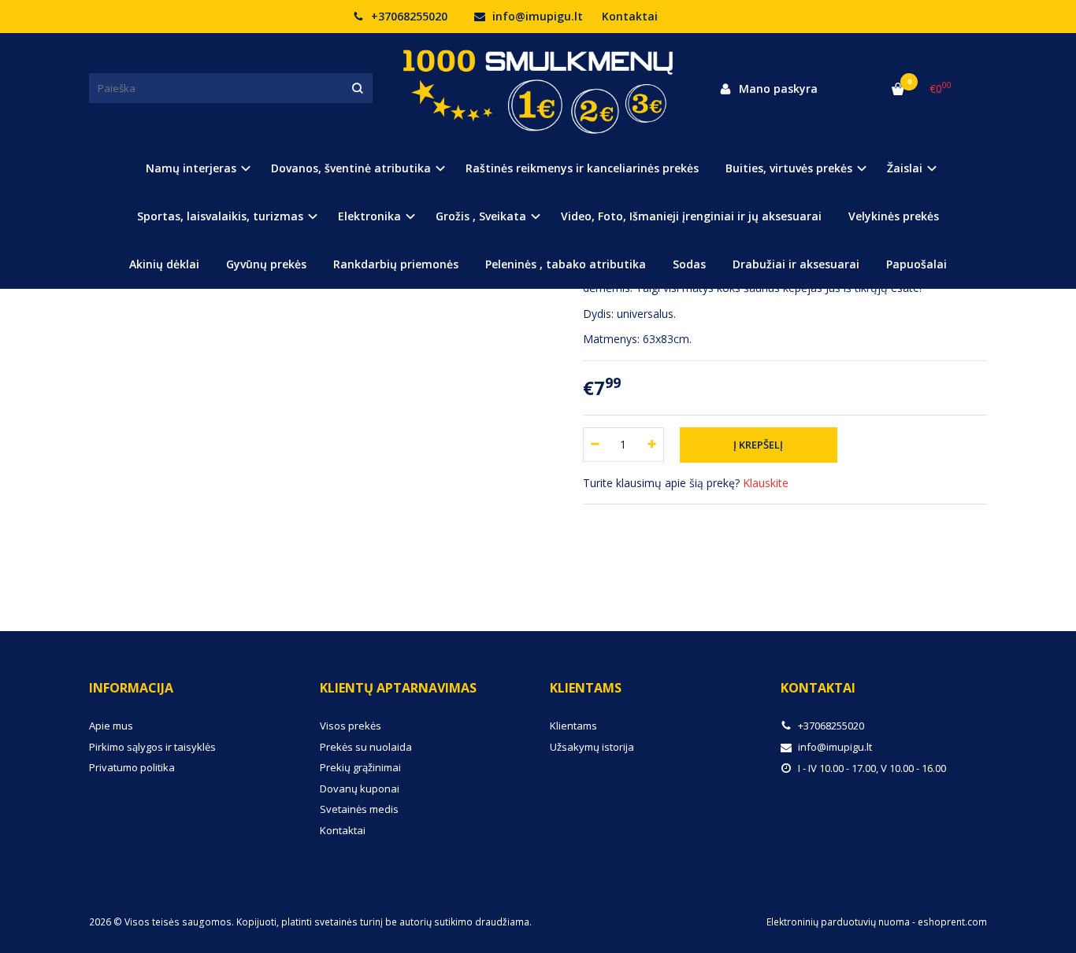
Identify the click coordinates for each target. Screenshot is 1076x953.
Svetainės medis (359, 809)
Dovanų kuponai (359, 788)
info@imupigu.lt (536, 16)
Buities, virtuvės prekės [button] (788, 168)
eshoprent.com (952, 922)
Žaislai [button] (904, 168)
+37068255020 (407, 16)
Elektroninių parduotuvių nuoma (838, 922)
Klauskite (765, 482)
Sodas (689, 264)
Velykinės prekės (893, 216)
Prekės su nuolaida (366, 747)
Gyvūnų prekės (266, 264)
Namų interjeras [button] (191, 168)
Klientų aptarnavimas (398, 687)
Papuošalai (916, 264)
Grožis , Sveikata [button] (481, 216)
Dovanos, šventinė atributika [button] (351, 168)
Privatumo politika (132, 767)
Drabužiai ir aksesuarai (796, 264)
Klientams (585, 687)
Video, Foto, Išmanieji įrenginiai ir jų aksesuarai (691, 216)
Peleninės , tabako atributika (565, 264)
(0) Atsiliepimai (143, 544)
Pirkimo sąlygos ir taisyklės (152, 747)
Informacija (131, 687)
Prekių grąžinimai (360, 767)
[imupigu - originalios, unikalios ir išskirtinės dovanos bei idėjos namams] (538, 88)
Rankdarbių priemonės (395, 264)
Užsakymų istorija (592, 747)
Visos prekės (350, 725)
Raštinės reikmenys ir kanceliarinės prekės (582, 168)
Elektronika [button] (369, 216)
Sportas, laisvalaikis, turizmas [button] (220, 216)
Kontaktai (630, 16)
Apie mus (111, 725)
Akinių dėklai (164, 264)
